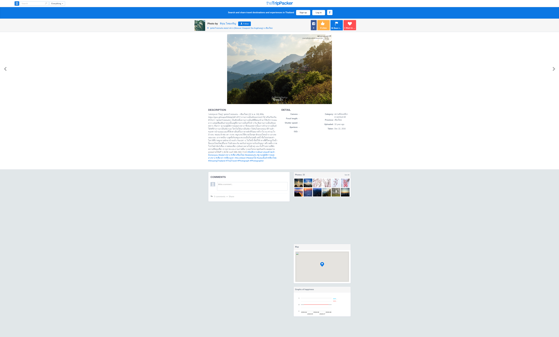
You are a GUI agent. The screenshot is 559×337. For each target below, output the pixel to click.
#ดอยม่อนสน (250, 155)
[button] (322, 264)
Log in (319, 12)
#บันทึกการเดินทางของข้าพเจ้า (261, 152)
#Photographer (257, 161)
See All (347, 175)
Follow (246, 24)
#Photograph (243, 161)
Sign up (303, 12)
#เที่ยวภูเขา (229, 158)
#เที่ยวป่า (220, 158)
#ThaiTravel (231, 161)
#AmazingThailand (216, 161)
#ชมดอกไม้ (251, 158)
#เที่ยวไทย (271, 158)
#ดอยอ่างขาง (224, 155)
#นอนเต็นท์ (262, 158)
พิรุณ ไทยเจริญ (228, 23)
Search (46, 3)
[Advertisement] (322, 220)
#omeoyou (213, 155)
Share (231, 196)
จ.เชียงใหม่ (241, 28)
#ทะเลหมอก (240, 158)
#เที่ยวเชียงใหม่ (237, 155)
